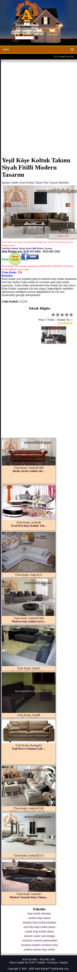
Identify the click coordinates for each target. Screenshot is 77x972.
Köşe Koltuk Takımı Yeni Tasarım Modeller (44, 182)
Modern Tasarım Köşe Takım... (29, 897)
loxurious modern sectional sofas (39, 944)
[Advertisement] (38, 107)
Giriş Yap (69, 56)
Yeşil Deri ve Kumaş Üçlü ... (28, 748)
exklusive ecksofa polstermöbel (39, 940)
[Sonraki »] (53, 342)
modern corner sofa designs (39, 935)
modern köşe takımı (39, 917)
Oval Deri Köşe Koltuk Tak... (28, 525)
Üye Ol (57, 56)
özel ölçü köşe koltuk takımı (39, 926)
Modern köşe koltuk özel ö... (29, 621)
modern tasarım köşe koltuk (39, 949)
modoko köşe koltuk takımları (39, 922)
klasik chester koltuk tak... (29, 471)
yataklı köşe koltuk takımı (39, 931)
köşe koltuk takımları (39, 913)
